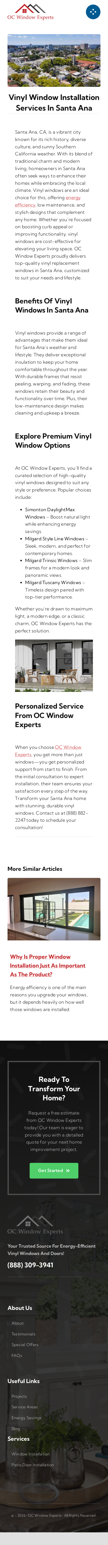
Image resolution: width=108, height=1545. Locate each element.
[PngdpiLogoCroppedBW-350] (35, 1217)
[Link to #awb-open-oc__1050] (93, 12)
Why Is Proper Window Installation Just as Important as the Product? (47, 965)
